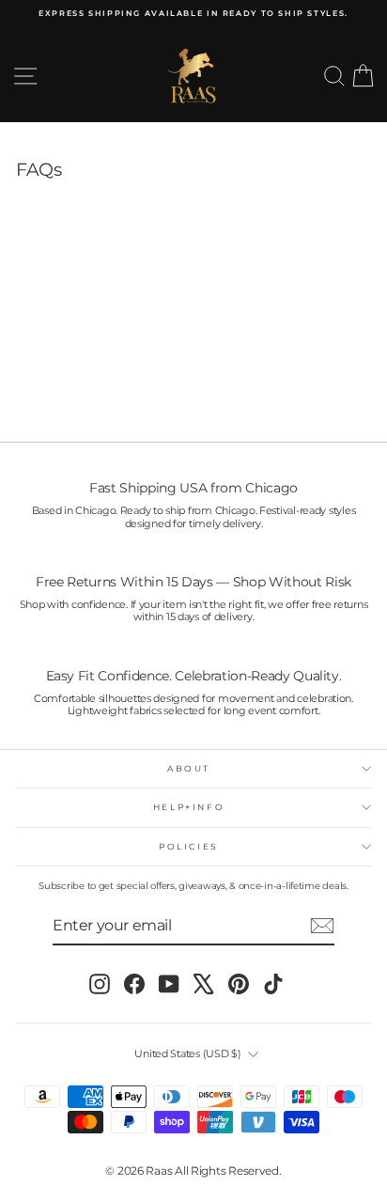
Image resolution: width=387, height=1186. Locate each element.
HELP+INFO (189, 807)
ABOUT (188, 768)
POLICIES (189, 846)
